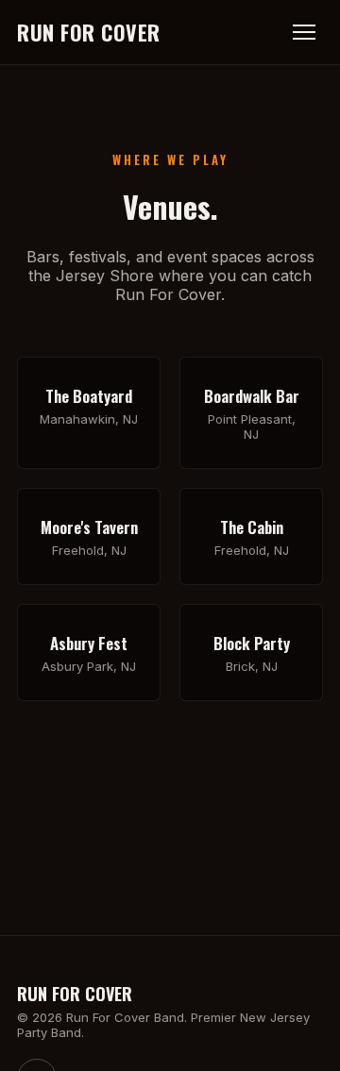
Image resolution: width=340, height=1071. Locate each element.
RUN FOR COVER (89, 32)
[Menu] (304, 32)
